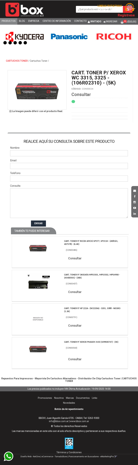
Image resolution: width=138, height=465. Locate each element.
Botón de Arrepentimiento (69, 409)
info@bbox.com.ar (58, 421)
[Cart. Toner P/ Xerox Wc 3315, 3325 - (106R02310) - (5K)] (37, 89)
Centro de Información (57, 21)
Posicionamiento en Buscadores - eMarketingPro (91, 456)
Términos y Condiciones (69, 452)
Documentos (83, 398)
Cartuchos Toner (38, 60)
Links (94, 398)
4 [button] (20, 42)
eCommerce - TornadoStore (54, 456)
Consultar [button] (81, 94)
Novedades (69, 402)
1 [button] (5, 42)
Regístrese (126, 15)
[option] (25, 36)
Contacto (80, 21)
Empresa (33, 21)
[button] (135, 190)
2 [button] (10, 42)
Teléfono (15, 173)
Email (13, 160)
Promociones (45, 398)
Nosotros (59, 398)
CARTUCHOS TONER (17, 60)
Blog (22, 21)
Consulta (15, 185)
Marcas (70, 398)
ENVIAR (38, 223)
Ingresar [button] (111, 21)
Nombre (15, 147)
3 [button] (15, 42)
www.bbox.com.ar (79, 421)
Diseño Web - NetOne (30, 456)
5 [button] (25, 42)
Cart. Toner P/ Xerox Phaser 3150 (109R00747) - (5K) (91, 342)
